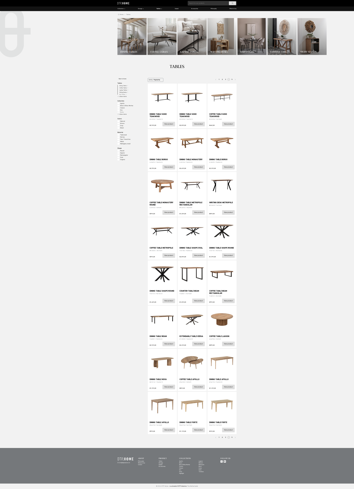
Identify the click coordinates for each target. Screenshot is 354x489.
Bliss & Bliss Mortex (126, 105)
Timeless (201, 471)
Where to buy (233, 8)
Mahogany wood (125, 144)
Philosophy (214, 8)
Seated (176, 8)
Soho (200, 470)
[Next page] (235, 79)
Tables (158, 8)
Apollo (122, 103)
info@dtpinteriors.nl (124, 462)
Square (122, 153)
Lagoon (201, 461)
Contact (140, 464)
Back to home (122, 78)
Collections (120, 8)
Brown (122, 123)
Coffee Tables (123, 88)
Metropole (201, 464)
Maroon (201, 463)
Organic (122, 159)
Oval (121, 157)
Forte (122, 112)
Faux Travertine (125, 139)
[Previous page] (215, 79)
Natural (122, 121)
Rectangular (124, 155)
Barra (180, 463)
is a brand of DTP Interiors (178, 486)
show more (123, 96)
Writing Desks (123, 92)
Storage (140, 8)
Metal (122, 141)
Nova (200, 466)
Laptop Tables (123, 90)
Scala (200, 468)
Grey (121, 125)
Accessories (194, 8)
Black (122, 128)
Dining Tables (123, 85)
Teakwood (123, 135)
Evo (121, 110)
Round (122, 151)
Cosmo (181, 466)
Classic (122, 108)
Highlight (181, 473)
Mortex (122, 137)
